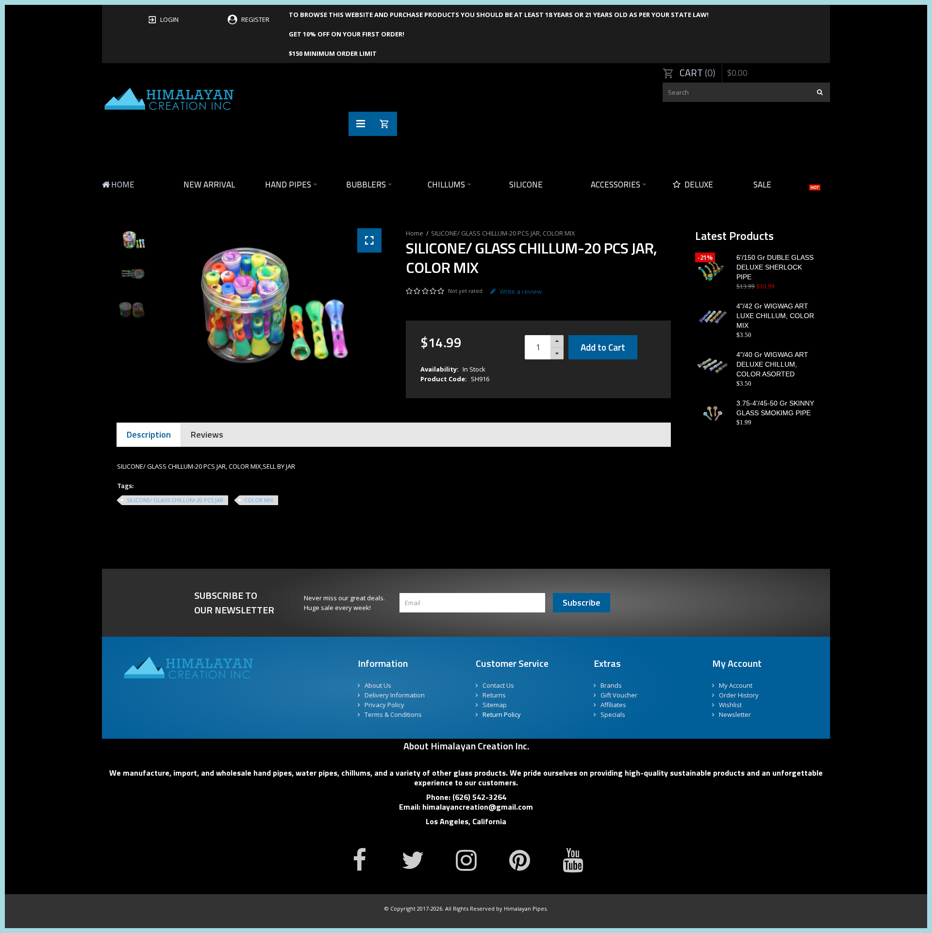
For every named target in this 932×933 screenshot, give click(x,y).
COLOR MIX (258, 500)
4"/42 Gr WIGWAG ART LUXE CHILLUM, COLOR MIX (775, 315)
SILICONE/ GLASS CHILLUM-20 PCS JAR (175, 500)
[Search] (820, 92)
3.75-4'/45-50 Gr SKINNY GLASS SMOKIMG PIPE (775, 408)
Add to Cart (603, 347)
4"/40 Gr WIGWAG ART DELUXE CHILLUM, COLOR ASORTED (772, 364)
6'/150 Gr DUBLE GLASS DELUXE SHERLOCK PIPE (775, 267)
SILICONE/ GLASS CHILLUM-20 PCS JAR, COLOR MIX (503, 233)
